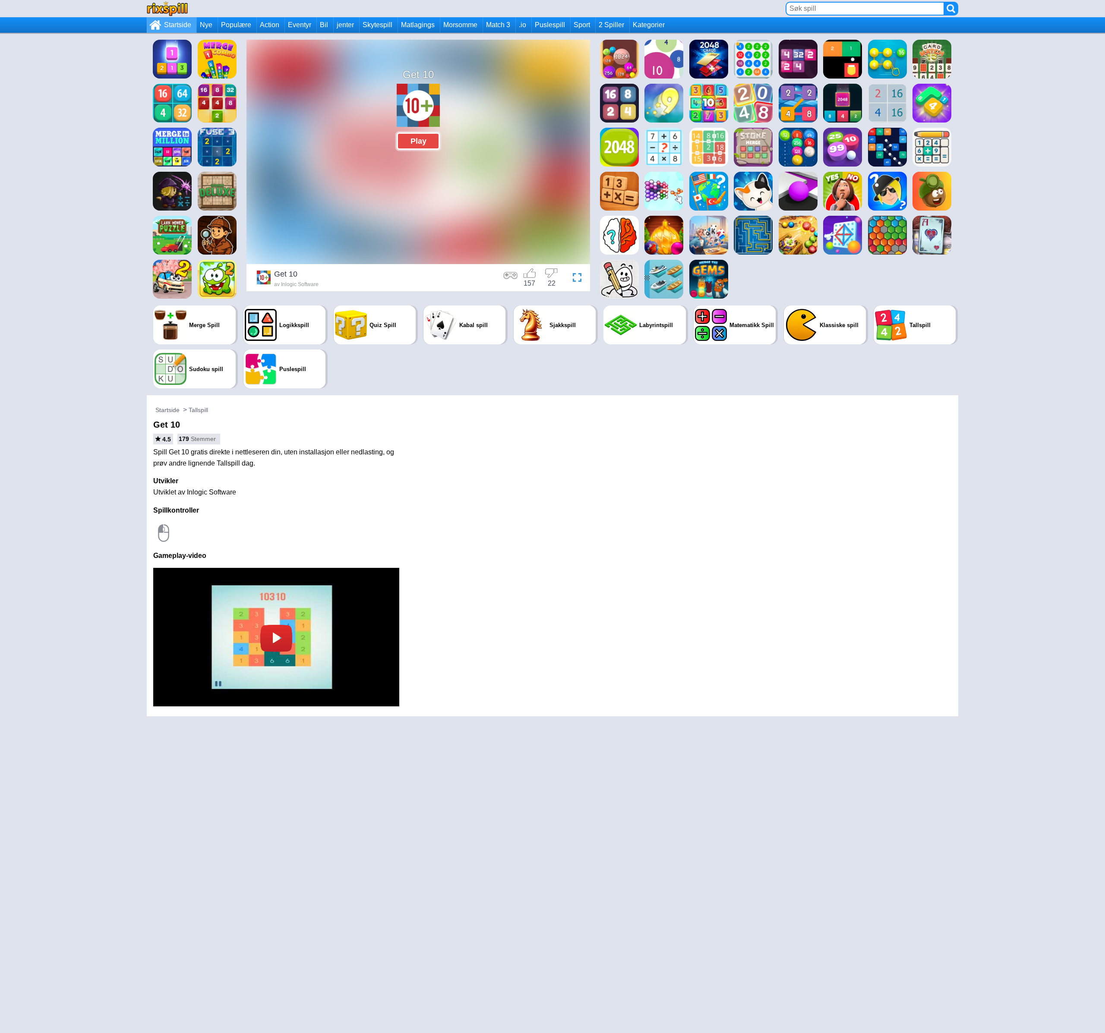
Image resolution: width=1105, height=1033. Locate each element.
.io (522, 24)
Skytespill (377, 24)
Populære (236, 24)
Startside (177, 24)
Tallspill (198, 409)
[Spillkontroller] (510, 278)
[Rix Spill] (167, 8)
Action (269, 24)
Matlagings (418, 24)
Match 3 (498, 24)
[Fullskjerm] (575, 278)
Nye (206, 24)
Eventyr (299, 24)
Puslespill (550, 24)
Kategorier (649, 24)
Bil (324, 24)
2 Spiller (611, 24)
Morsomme (460, 24)
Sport (582, 24)
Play (418, 141)
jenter (345, 24)
